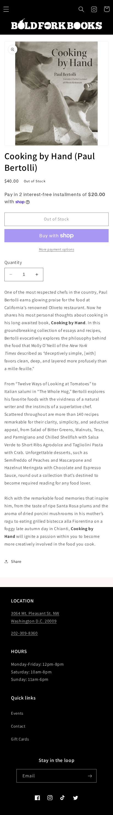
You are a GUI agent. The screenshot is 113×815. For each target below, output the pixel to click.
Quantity (13, 262)
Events (17, 713)
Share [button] (16, 561)
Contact (18, 726)
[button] (6, 9)
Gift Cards (20, 739)
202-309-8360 (24, 633)
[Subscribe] (89, 776)
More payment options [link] (56, 249)
